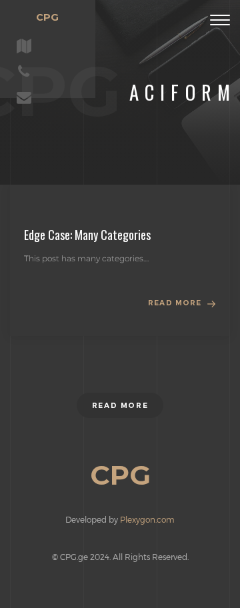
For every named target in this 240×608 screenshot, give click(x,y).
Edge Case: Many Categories (87, 234)
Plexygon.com (147, 519)
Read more (174, 303)
